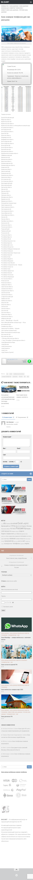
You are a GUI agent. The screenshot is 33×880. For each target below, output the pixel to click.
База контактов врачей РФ (9, 664)
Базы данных (14, 6)
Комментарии (9, 417)
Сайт (4, 455)
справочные (27, 541)
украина (22, 543)
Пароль (3, 596)
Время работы (5, 526)
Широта (21, 531)
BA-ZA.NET (5, 2)
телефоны (16, 543)
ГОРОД (13, 526)
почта (2, 541)
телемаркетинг (8, 543)
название (12, 539)
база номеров (9, 536)
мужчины (6, 538)
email (15, 523)
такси (2, 543)
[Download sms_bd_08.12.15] (4, 363)
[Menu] (31, 2)
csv (11, 523)
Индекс (23, 526)
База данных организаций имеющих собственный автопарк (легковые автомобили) (8, 399)
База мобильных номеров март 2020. (12, 689)
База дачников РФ (6, 716)
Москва (29, 526)
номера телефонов (6, 376)
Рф (24, 376)
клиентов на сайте (9, 581)
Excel (11, 374)
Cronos (8, 523)
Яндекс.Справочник (7, 534)
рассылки (15, 376)
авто (15, 533)
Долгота (18, 526)
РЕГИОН (13, 529)
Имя (4, 448)
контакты (29, 536)
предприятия (8, 541)
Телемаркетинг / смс (14, 635)
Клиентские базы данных (9, 10)
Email (19, 448)
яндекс (27, 543)
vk (23, 523)
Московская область (5, 528)
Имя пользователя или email (9, 589)
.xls (7, 374)
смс (28, 376)
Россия (20, 376)
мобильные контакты (19, 374)
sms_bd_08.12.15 (12, 359)
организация (28, 538)
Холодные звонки (15, 531)
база (18, 534)
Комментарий (7, 437)
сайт (23, 541)
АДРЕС (26, 524)
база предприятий (17, 536)
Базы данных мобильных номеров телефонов (14, 660)
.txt (1, 523)
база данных (23, 533)
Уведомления (23, 417)
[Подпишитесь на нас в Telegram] (31, 474)
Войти (3, 610)
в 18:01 (17, 422)
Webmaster (4, 6)
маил (2, 538)
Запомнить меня (8, 606)
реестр (20, 541)
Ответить (8, 426)
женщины (23, 536)
